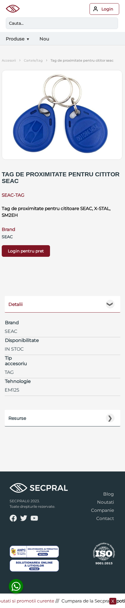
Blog (108, 494)
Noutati (105, 502)
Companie (102, 510)
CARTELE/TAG (33, 60)
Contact (105, 518)
